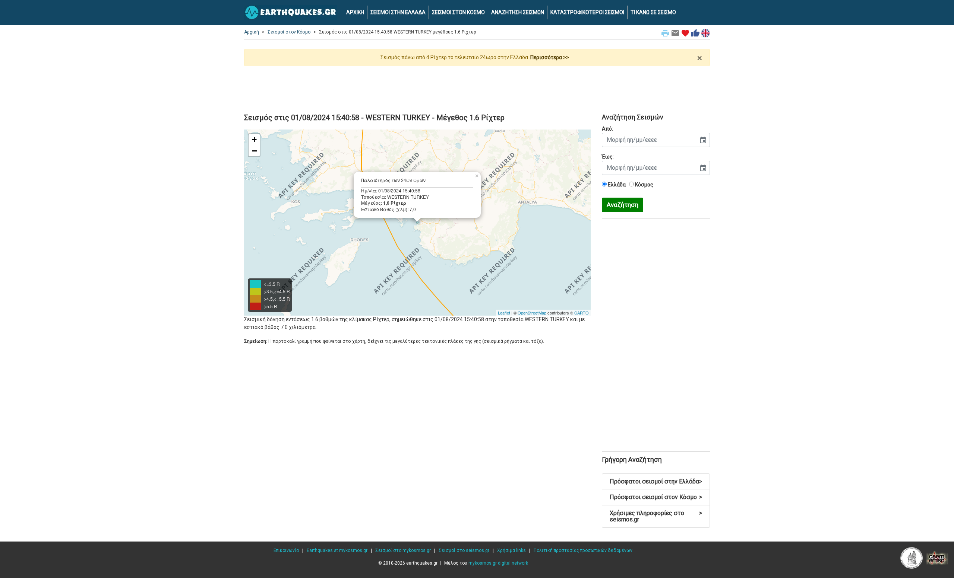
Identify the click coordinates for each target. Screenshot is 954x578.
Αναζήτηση (622, 204)
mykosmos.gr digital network (498, 563)
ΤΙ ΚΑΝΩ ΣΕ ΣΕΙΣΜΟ (653, 12)
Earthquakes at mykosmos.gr (337, 550)
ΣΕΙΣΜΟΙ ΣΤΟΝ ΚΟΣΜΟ (458, 12)
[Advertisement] (477, 86)
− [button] (254, 151)
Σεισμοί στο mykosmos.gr (403, 550)
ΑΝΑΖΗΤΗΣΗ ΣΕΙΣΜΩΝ (517, 12)
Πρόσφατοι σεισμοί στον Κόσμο (656, 497)
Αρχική (251, 32)
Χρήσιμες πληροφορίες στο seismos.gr (656, 516)
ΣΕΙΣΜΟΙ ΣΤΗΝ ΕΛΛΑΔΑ (398, 12)
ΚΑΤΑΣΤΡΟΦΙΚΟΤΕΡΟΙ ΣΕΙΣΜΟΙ (587, 12)
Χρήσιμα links (511, 550)
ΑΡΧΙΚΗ (355, 12)
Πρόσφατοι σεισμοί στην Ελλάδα (656, 481)
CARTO (581, 313)
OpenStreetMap (532, 313)
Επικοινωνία (286, 550)
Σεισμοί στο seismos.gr (464, 550)
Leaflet (504, 313)
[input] (649, 140)
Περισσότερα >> (549, 57)
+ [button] (254, 139)
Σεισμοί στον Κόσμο (289, 32)
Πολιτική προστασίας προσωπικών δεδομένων (583, 550)
